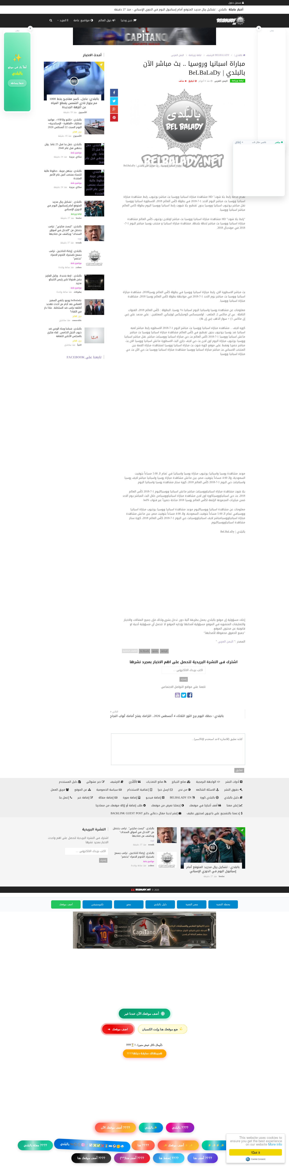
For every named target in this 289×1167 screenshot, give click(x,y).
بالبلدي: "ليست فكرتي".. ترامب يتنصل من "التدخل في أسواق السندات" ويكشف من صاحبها (171, 9)
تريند (80, 239)
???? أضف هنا (202, 1158)
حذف (182, 81)
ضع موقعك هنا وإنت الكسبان (163, 1029)
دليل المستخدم (68, 781)
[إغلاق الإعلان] (258, 28)
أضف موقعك (66, 904)
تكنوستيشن (97, 904)
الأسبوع (83, 112)
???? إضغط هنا (169, 1158)
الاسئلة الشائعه (206, 789)
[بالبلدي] (140, 890)
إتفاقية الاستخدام (138, 789)
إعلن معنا (232, 805)
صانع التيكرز (179, 781)
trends (79, 243)
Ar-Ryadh (144, 651)
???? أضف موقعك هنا (91, 1158)
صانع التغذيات (155, 781)
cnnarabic (77, 320)
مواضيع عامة (82, 20)
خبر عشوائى (94, 781)
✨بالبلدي (151, 1127)
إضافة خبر (84, 797)
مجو (129, 904)
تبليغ (192, 81)
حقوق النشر (232, 789)
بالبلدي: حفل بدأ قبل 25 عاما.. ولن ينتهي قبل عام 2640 (63, 146)
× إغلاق (239, 142)
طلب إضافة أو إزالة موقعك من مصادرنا (119, 805)
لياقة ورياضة (76, 214)
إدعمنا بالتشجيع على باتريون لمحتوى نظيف (214, 813)
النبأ (79, 345)
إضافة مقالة (106, 797)
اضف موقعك (118, 1029)
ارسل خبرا (164, 789)
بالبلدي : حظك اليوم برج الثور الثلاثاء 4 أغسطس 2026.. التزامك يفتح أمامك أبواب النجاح (167, 716)
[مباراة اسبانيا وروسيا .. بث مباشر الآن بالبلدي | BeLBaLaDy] (183, 129)
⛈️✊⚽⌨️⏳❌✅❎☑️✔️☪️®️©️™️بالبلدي (92, 1145)
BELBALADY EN (181, 797)
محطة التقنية (223, 904)
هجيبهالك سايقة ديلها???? (144, 1053)
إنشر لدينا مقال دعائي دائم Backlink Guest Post (145, 813)
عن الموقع (81, 789)
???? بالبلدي (180, 1127)
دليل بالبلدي (232, 797)
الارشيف (210, 55)
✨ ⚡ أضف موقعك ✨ (178, 1145)
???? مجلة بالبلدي (35, 1145)
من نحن (183, 789)
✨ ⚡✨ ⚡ (216, 1145)
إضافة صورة (130, 797)
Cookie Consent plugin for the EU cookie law (255, 1159)
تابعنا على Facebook (84, 357)
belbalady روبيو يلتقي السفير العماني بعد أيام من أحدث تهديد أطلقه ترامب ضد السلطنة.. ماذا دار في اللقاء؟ (63, 306)
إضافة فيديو (154, 797)
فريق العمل (58, 789)
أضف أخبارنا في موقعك (203, 805)
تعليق (239, 770)
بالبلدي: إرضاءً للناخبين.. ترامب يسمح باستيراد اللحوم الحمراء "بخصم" (65, 255)
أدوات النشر (232, 781)
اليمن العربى (177, 55)
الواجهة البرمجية (206, 781)
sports (155, 651)
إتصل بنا (64, 797)
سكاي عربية (75, 157)
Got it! (255, 1152)
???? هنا (143, 1145)
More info (275, 1144)
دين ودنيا (127, 20)
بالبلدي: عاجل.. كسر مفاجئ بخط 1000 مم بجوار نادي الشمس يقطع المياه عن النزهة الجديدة (74, 103)
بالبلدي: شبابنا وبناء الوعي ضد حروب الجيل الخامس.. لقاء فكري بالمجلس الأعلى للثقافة (64, 332)
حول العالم (105, 20)
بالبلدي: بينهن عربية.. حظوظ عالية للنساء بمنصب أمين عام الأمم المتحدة (63, 174)
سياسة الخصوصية (107, 789)
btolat (79, 218)
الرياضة (164, 651)
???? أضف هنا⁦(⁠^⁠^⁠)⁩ (132, 1158)
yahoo (79, 267)
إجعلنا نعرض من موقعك (166, 805)
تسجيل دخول (235, 3)
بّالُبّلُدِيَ (133, 781)
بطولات (78, 292)
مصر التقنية (192, 904)
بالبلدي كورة (208, 797)
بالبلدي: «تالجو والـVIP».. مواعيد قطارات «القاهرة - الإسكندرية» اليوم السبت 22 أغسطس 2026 (65, 123)
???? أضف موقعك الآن (115, 1127)
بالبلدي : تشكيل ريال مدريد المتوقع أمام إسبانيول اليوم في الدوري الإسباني (64, 205)
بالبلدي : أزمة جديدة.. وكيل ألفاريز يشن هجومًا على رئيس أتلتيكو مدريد (63, 279)
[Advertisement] (183, 183)
